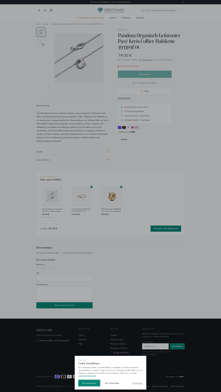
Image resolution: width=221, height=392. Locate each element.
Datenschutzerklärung (87, 376)
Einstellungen (137, 383)
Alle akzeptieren (89, 383)
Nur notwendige (112, 383)
